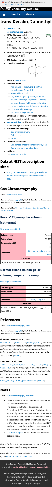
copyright (18, 200)
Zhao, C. (4, 364)
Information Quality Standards (18, 480)
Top (7, 194)
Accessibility (23, 464)
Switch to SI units (18, 154)
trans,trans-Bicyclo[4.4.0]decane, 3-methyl (30, 106)
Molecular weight (15, 31)
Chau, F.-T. (4, 367)
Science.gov (17, 483)
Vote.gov (36, 483)
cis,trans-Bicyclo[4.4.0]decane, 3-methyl (28, 99)
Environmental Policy (16, 476)
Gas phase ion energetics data (24, 148)
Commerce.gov (40, 480)
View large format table (10, 229)
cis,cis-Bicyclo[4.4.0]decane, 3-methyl (27, 96)
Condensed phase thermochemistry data (29, 144)
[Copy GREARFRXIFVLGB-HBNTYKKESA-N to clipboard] (24, 56)
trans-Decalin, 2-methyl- (21, 109)
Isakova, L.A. (20, 342)
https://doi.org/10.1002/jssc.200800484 (18, 380)
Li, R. (26, 364)
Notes (13, 138)
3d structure (20, 80)
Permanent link (14, 122)
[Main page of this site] (4, 14)
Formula (11, 28)
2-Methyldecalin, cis (20, 93)
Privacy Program (37, 464)
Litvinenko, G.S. (7, 342)
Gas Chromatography (20, 131)
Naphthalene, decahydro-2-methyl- (26, 86)
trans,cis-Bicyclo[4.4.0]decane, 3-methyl (28, 103)
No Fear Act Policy (34, 473)
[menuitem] (4, 14)
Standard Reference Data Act (19, 456)
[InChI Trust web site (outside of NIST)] (49, 37)
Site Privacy (11, 464)
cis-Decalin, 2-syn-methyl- (22, 112)
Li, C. (40, 364)
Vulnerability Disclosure (14, 473)
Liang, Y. (33, 364)
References (16, 135)
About (29, 14)
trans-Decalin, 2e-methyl (22, 90)
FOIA (45, 473)
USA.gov (27, 483)
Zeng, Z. (46, 364)
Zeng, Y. (12, 364)
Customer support (15, 432)
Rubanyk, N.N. (33, 342)
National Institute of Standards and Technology (6, 9)
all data (17, 355)
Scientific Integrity (36, 476)
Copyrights (7, 467)
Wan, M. (19, 364)
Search (14, 14)
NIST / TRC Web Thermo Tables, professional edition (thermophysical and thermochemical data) (27, 175)
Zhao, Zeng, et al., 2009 (41, 299)
